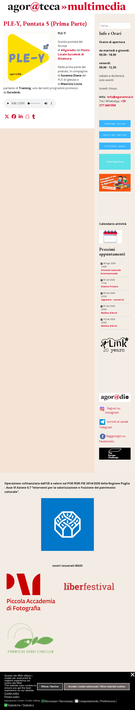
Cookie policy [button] (11, 693)
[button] (7, 116)
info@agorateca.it (120, 97)
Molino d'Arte (109, 312)
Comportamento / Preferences (96, 701)
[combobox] (115, 25)
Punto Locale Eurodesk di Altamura (74, 54)
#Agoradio (68, 50)
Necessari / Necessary (59, 701)
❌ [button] (132, 674)
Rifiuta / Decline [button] (50, 686)
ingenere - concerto (112, 299)
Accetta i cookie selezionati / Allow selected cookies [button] (96, 686)
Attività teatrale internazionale (111, 271)
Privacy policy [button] (12, 696)
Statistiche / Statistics (21, 705)
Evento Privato (109, 286)
